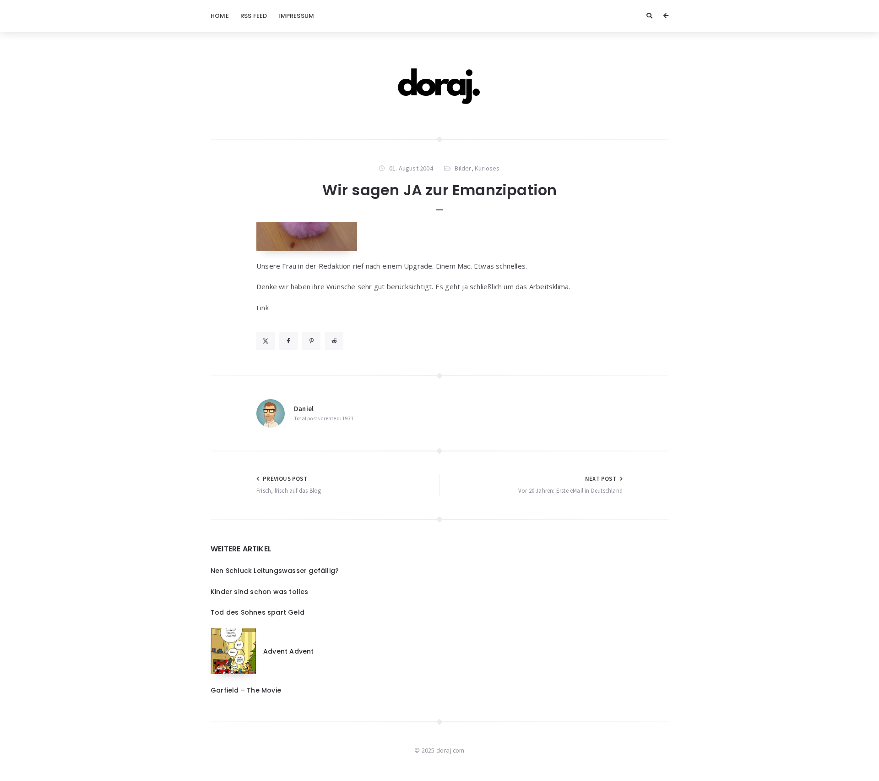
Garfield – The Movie (246, 690)
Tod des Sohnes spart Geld (257, 612)
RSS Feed (253, 15)
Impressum (296, 15)
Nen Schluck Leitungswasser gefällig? (275, 570)
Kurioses (487, 168)
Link (262, 307)
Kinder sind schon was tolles (260, 591)
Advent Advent (288, 651)
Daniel (304, 408)
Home (220, 15)
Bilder (463, 168)
